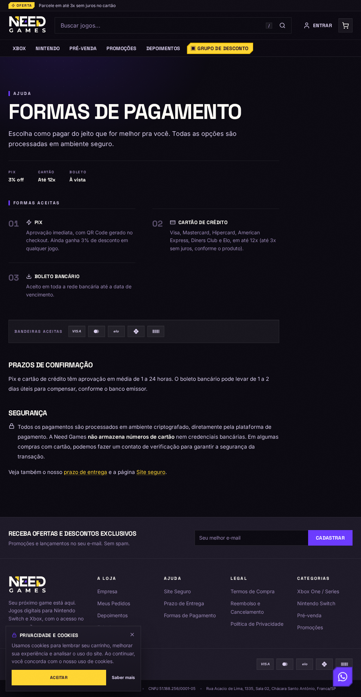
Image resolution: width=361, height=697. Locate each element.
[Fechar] (132, 634)
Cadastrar (330, 538)
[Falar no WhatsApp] (343, 677)
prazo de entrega (85, 472)
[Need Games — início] (27, 25)
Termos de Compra (253, 591)
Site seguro (150, 472)
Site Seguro (177, 591)
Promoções (310, 627)
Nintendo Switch (316, 603)
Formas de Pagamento (190, 615)
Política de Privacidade (257, 624)
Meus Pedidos (113, 603)
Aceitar (59, 677)
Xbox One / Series (318, 591)
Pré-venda (309, 615)
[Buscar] (282, 25)
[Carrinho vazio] (345, 25)
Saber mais (123, 677)
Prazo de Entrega (184, 603)
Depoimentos (112, 615)
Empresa (107, 591)
